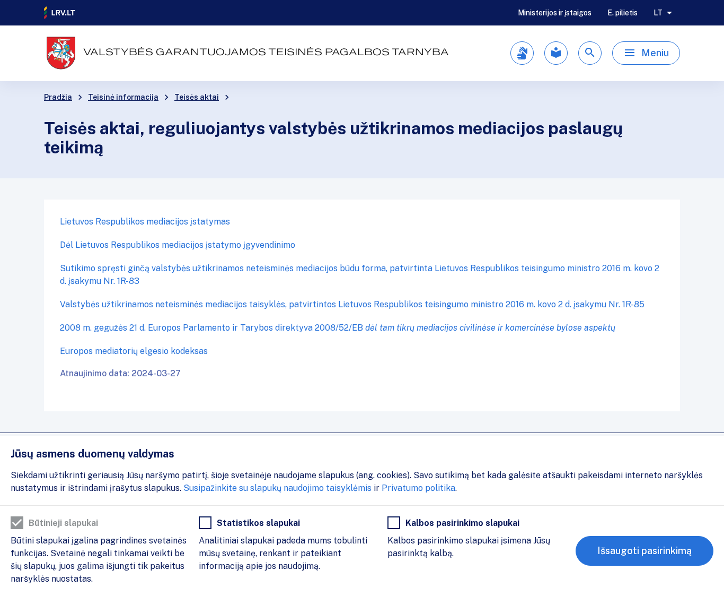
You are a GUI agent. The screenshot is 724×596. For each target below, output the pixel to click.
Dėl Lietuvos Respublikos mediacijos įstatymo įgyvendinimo (177, 245)
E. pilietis (622, 12)
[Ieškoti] (590, 53)
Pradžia (58, 97)
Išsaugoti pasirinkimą (644, 550)
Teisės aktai (196, 97)
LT (658, 12)
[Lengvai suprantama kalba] (556, 53)
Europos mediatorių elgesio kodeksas (134, 351)
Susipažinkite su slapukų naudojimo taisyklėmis (277, 488)
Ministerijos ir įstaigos (554, 12)
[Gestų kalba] (522, 53)
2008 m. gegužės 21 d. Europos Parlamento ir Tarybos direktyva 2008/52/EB (337, 328)
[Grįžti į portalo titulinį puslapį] (60, 12)
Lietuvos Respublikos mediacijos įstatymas (145, 222)
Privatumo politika (418, 488)
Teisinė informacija (123, 97)
